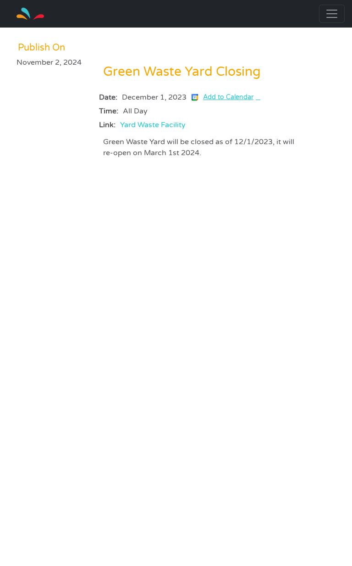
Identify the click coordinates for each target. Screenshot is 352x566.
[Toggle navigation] (332, 14)
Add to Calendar (228, 97)
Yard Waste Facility (153, 124)
